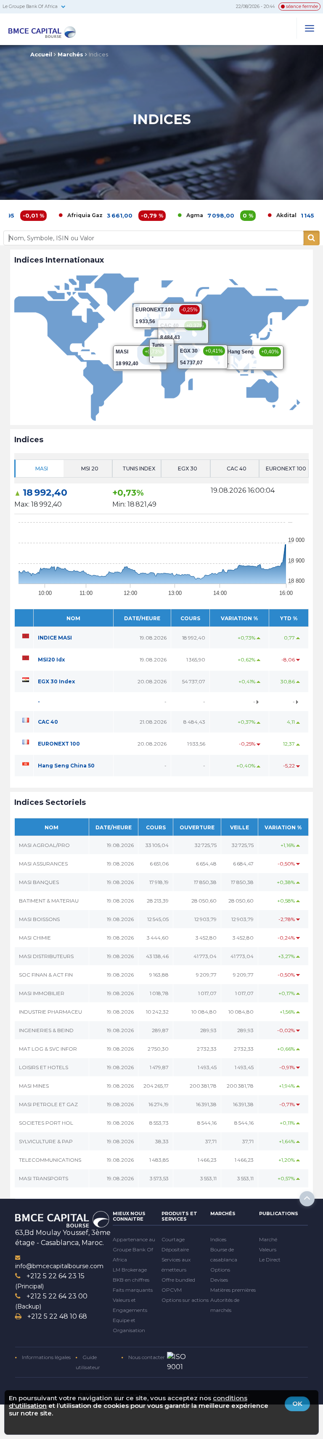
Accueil (41, 54)
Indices (98, 54)
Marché (268, 1239)
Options (220, 1269)
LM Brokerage (130, 1269)
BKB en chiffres (131, 1280)
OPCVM (172, 1290)
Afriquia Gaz (53, 215)
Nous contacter (146, 1357)
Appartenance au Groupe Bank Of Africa (134, 1249)
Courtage (173, 1239)
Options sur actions (185, 1300)
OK (297, 1403)
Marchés (70, 54)
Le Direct (270, 1259)
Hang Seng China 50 (66, 765)
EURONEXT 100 (59, 744)
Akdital (254, 215)
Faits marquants (133, 1290)
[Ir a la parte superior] (307, 1198)
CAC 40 (48, 722)
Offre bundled (178, 1280)
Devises (219, 1280)
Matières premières (233, 1290)
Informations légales (46, 1357)
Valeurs (267, 1249)
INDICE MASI (55, 638)
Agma (162, 215)
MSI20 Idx (51, 659)
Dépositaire (175, 1249)
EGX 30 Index (56, 681)
